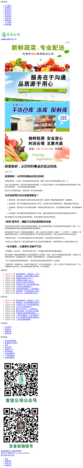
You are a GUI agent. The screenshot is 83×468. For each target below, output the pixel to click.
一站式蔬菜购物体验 (23, 319)
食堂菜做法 (9, 351)
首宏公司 (9, 39)
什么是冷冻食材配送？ (24, 286)
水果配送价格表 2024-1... (25, 280)
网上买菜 (8, 347)
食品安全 (8, 329)
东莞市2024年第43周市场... (25, 282)
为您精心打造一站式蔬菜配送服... (28, 284)
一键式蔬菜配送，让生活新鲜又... (28, 315)
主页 (6, 459)
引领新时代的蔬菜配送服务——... (28, 313)
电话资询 (8, 465)
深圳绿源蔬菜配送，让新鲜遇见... (28, 289)
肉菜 (6, 345)
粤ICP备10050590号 (8, 455)
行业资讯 (8, 327)
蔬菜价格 (8, 333)
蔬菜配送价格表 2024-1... (25, 278)
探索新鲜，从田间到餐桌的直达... (28, 276)
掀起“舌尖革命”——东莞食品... (27, 309)
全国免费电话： (11, 451)
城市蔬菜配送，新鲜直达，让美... (28, 274)
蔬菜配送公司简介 (11, 343)
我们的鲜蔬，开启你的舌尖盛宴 (27, 311)
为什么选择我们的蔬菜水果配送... (28, 317)
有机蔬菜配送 (10, 353)
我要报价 (8, 461)
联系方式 (8, 463)
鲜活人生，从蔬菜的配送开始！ (27, 293)
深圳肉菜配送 (10, 358)
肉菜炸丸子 (9, 349)
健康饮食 (8, 331)
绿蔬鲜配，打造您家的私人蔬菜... (28, 291)
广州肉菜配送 (10, 355)
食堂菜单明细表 (10, 341)
